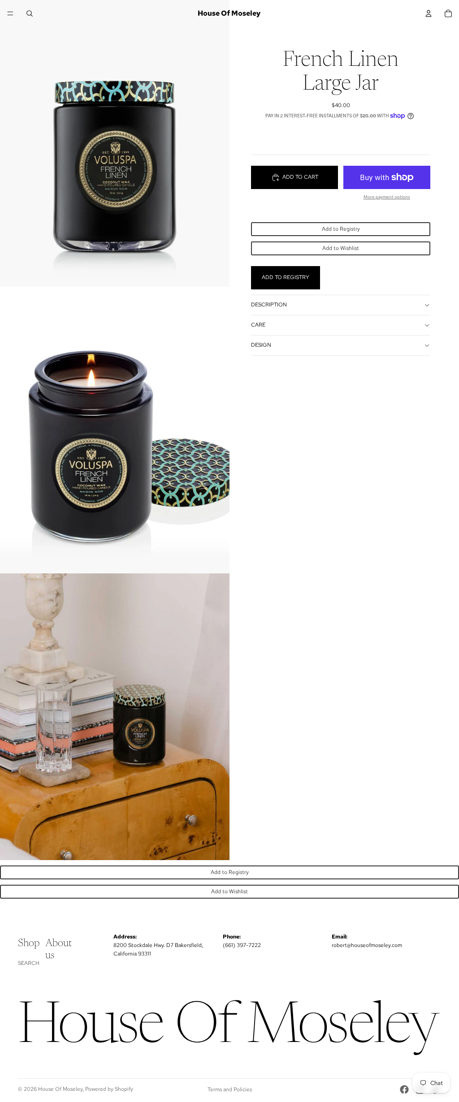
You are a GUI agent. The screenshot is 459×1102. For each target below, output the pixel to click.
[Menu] (10, 13)
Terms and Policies (230, 1089)
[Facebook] (404, 1089)
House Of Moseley (60, 1089)
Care (258, 324)
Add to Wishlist (340, 248)
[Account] (428, 13)
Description (269, 304)
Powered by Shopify (109, 1089)
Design (261, 345)
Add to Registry (341, 228)
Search (28, 963)
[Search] (29, 13)
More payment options (387, 197)
